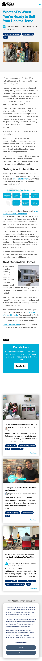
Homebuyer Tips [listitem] (11, 446)
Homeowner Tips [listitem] (17, 449)
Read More (33, 453)
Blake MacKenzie (13, 428)
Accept (21, 647)
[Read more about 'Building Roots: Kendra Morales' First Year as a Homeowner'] (21, 471)
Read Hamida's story (11, 325)
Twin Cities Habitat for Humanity (18, 27)
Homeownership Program (12, 34)
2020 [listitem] (28, 584)
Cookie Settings (8, 659)
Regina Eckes (12, 494)
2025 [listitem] (7, 516)
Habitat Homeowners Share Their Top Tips (21, 424)
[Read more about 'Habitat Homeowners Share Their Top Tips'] (21, 407)
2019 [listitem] (7, 449)
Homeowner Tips (28, 34)
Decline (21, 653)
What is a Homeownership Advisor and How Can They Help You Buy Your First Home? (19, 557)
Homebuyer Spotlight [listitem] (12, 513)
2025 (5, 37)
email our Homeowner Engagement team (20, 213)
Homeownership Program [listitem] (27, 446)
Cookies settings (21, 642)
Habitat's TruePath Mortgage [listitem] (15, 584)
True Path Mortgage (21, 179)
